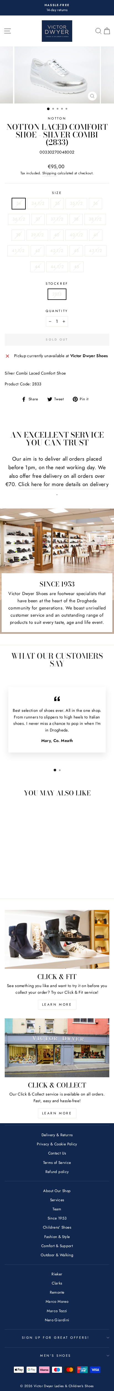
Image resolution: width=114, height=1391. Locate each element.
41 (96, 235)
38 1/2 (95, 219)
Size (57, 192)
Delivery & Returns (57, 1135)
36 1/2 (18, 219)
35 (57, 203)
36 (95, 203)
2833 (56, 294)
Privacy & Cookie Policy (57, 1144)
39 (18, 235)
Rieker (56, 1274)
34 (18, 203)
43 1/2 (95, 251)
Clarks (57, 1283)
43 (76, 251)
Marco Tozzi (57, 1311)
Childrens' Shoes (57, 1227)
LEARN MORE (57, 1004)
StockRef (57, 283)
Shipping (49, 173)
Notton (57, 118)
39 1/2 (37, 235)
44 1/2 (57, 267)
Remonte (57, 1292)
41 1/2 (18, 251)
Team (57, 1209)
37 (38, 219)
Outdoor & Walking (57, 1255)
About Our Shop (57, 1190)
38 (76, 219)
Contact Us (57, 1153)
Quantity (57, 310)
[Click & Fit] (57, 939)
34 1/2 (38, 203)
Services (57, 1200)
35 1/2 (76, 203)
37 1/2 (57, 219)
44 (37, 267)
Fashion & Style (57, 1236)
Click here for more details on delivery (63, 484)
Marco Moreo (57, 1301)
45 (76, 267)
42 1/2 (56, 251)
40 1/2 (76, 235)
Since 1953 (57, 1218)
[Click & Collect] (57, 1047)
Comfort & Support (57, 1246)
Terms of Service (57, 1162)
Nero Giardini (57, 1320)
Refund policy (57, 1171)
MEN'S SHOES (55, 1355)
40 (56, 235)
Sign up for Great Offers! (55, 1337)
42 (37, 251)
